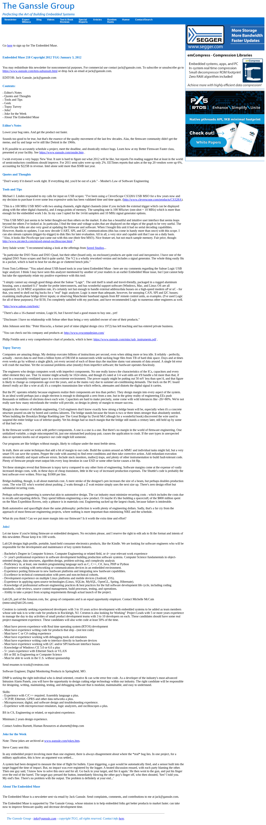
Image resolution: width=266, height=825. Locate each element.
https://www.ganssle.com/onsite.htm (61, 152)
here (9, 45)
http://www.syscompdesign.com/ (84, 332)
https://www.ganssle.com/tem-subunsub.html (30, 71)
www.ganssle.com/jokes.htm (61, 740)
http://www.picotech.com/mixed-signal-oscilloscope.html (37, 241)
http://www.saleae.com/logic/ (22, 306)
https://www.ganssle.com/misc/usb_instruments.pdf (124, 339)
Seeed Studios (95, 247)
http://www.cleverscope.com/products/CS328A (152, 199)
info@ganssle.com (44, 818)
